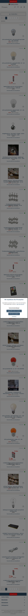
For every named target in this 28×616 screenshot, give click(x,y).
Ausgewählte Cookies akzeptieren (14, 311)
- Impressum (14, 316)
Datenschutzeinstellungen (14, 308)
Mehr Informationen (20, 304)
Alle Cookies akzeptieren (14, 314)
